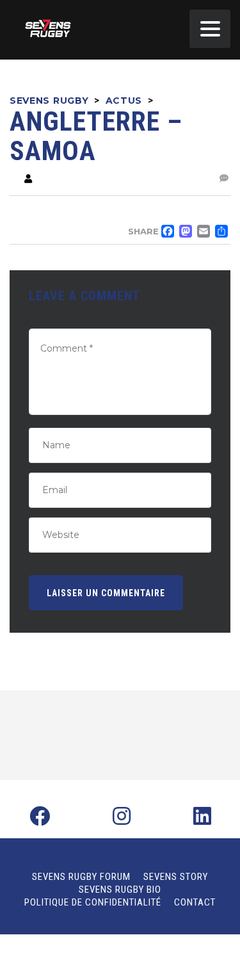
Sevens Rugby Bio (120, 889)
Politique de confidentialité (92, 902)
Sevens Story (175, 876)
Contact (195, 902)
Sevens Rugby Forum (81, 876)
